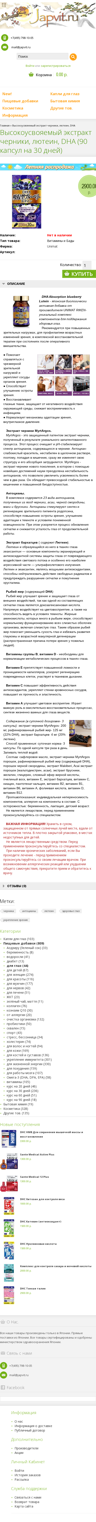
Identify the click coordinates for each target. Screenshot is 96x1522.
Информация (15, 115)
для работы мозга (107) (25, 1073)
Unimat (52, 246)
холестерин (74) (19, 1041)
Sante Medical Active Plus (37, 1154)
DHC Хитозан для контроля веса (42, 1199)
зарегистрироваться (56, 66)
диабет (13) (15, 961)
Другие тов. (61, 108)
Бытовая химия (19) (18, 1104)
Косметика (12, 108)
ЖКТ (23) (13, 997)
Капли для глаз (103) (18, 939)
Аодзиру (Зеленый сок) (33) (27, 948)
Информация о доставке (33, 1426)
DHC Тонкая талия (33, 1288)
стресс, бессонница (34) (25, 1037)
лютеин (49, 911)
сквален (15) (16, 1028)
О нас (19, 1421)
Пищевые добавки (20, 100)
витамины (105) (18, 1082)
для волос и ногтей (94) (25, 1046)
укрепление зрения (15, 920)
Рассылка (22, 1479)
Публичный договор (30, 1430)
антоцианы (29, 911)
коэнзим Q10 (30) (20, 1010)
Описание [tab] (16, 283)
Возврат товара (27, 1502)
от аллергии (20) (19, 1015)
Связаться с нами (28, 1497)
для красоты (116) (20, 979)
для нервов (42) (18, 988)
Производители (26, 1448)
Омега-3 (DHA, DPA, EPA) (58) (29, 1077)
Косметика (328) (15, 1108)
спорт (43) (14, 1033)
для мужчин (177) (20, 983)
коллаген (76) (17, 1006)
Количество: (70, 264)
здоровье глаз (70, 911)
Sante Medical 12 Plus (34, 1176)
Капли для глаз (64, 93)
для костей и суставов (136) (28, 1055)
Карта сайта (24, 1506)
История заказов (28, 1475)
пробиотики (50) (19, 1024)
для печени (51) (18, 992)
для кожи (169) (18, 1050)
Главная (5, 125)
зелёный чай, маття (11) (25, 1001)
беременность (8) (20, 952)
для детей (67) (17, 970)
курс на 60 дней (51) (22, 1095)
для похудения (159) (22, 1068)
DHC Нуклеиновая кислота (38, 1243)
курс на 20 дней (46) (22, 1086)
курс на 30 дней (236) (22, 1091)
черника (8, 911)
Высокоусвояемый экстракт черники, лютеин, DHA (43, 125)
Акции (19, 1453)
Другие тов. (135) (16, 1113)
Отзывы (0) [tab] (16, 886)
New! (7, 93)
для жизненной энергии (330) (29, 1064)
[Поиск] (73, 57)
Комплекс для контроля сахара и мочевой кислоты (56, 1266)
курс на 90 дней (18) (22, 1100)
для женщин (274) (20, 974)
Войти (30, 66)
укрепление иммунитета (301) (29, 1059)
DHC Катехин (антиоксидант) (40, 1221)
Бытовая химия (65, 100)
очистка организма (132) (25, 1019)
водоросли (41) (18, 957)
